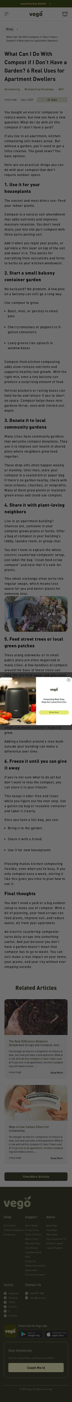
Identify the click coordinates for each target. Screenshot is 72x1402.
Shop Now (54, 712)
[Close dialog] (69, 680)
